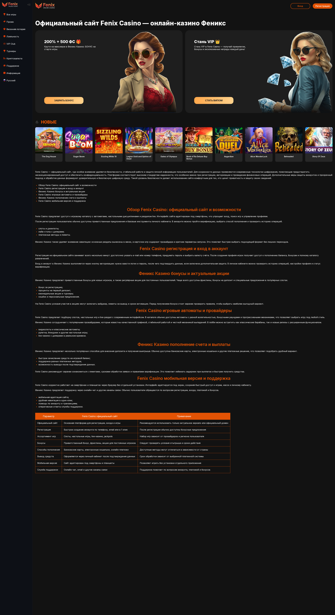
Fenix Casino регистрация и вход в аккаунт (61, 188)
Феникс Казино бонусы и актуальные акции (61, 191)
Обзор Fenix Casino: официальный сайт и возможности (67, 185)
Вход (300, 6)
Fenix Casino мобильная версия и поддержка (62, 201)
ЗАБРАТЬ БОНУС (64, 100)
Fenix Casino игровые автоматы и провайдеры (63, 194)
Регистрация (323, 6)
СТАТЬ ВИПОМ (214, 100)
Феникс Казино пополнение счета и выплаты (62, 197)
